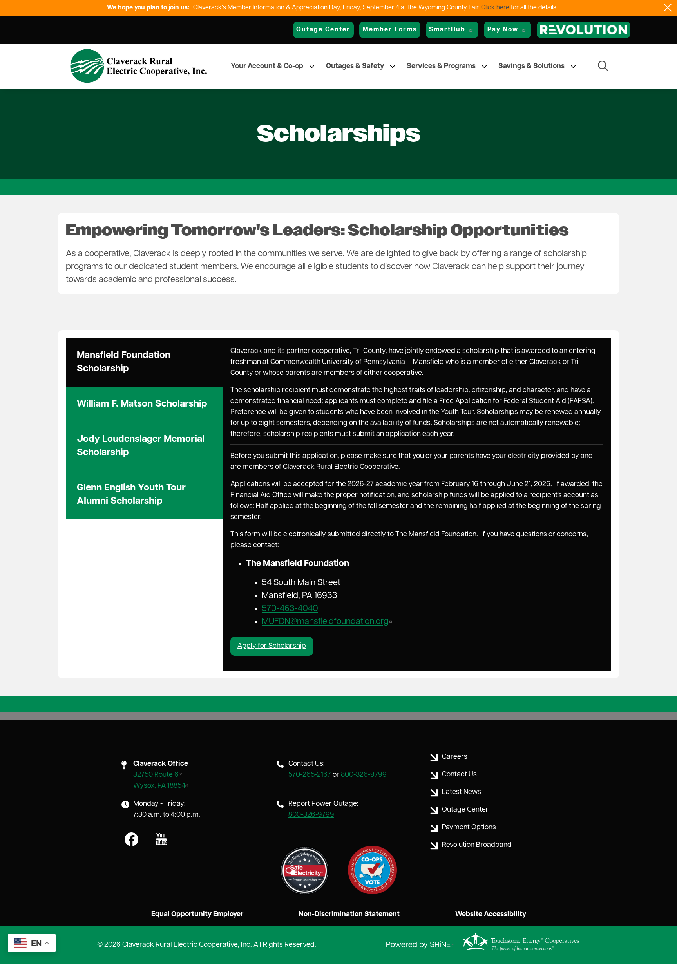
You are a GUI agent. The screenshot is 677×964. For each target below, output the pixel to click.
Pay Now (502, 30)
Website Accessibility (490, 914)
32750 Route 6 (156, 775)
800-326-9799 (364, 775)
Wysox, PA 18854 (159, 786)
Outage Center (323, 30)
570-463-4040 (290, 608)
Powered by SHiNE (418, 945)
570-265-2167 (309, 775)
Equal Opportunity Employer (197, 914)
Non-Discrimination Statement (349, 914)
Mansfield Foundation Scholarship (123, 362)
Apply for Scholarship (271, 646)
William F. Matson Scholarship (142, 404)
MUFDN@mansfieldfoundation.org (325, 621)
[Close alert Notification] (667, 7)
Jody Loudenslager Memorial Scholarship (141, 446)
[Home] (138, 66)
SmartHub (447, 30)
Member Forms (390, 30)
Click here (495, 8)
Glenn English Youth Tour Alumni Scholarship (131, 494)
